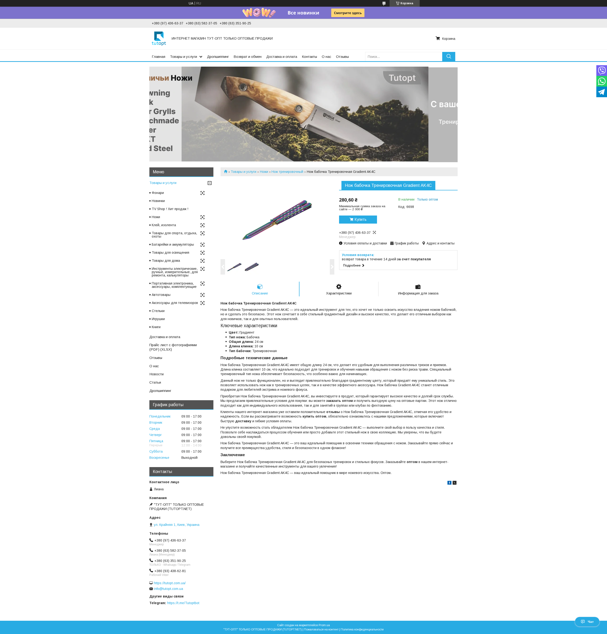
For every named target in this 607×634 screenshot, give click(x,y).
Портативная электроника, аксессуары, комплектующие (174, 285)
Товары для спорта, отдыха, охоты (174, 234)
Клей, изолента (164, 225)
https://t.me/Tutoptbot (183, 603)
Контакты (309, 57)
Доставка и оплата (281, 57)
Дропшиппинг (218, 57)
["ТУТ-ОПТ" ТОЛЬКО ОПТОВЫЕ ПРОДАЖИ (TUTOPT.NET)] (159, 38)
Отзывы (342, 57)
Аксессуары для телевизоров (175, 303)
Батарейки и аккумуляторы (173, 244)
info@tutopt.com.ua (168, 589)
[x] (454, 483)
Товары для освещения (170, 252)
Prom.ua (324, 625)
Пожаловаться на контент (321, 629)
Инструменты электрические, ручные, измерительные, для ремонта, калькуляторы (175, 272)
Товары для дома (166, 260)
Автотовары (161, 295)
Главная (158, 57)
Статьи (155, 382)
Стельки (158, 311)
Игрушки (158, 319)
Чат (591, 622)
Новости (156, 374)
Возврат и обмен (248, 57)
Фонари (158, 193)
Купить (360, 219)
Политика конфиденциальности (362, 629)
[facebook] (449, 483)
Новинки (158, 201)
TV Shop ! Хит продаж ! (170, 209)
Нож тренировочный (287, 172)
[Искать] (448, 56)
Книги (156, 327)
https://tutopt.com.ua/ (170, 583)
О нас (326, 57)
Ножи (264, 172)
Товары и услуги (183, 57)
